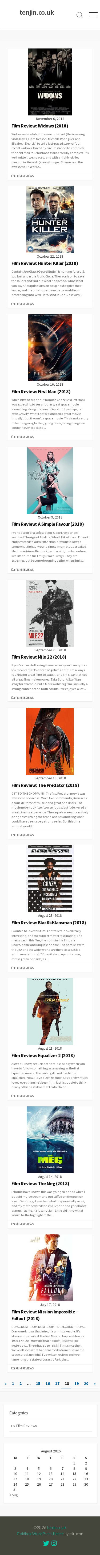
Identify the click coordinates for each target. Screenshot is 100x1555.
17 (57, 1383)
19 (76, 1383)
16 (48, 1383)
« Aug (13, 1494)
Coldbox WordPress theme (40, 1533)
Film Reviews (24, 176)
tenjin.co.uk (56, 1527)
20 (86, 1383)
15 (38, 1383)
